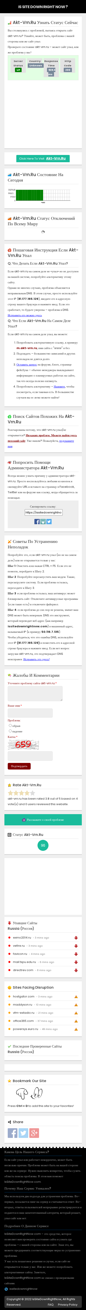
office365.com (23, 1021)
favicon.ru (20, 954)
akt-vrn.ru (56, 158)
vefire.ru (19, 946)
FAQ (51, 1305)
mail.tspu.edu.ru (24, 962)
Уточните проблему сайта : (32, 683)
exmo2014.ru (22, 937)
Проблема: (14, 720)
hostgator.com (23, 996)
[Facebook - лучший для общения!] (37, 520)
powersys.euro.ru (25, 1029)
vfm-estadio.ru (23, 1013)
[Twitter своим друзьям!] (49, 520)
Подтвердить (19, 766)
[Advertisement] (45, 114)
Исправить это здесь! (36, 659)
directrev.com (23, 970)
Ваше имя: (15, 706)
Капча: (12, 737)
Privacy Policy (67, 1305)
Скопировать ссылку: (43, 506)
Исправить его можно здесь (25, 315)
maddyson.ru (22, 1005)
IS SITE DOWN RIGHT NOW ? (43, 6)
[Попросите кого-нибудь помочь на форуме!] (43, 520)
